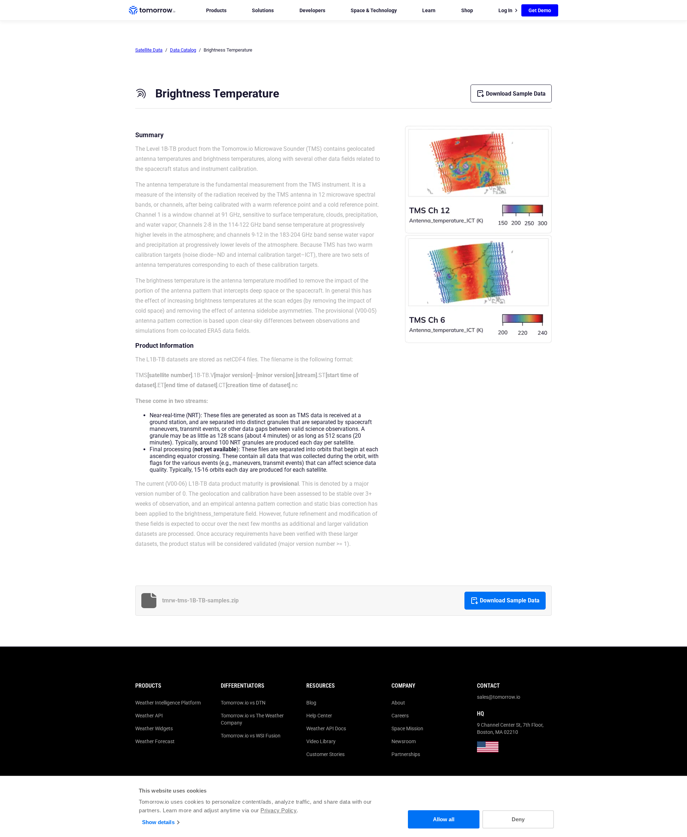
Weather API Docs (326, 728)
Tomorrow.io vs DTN (243, 703)
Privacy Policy (278, 810)
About (398, 703)
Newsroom (403, 741)
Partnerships (405, 754)
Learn (428, 10)
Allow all (443, 819)
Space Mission (407, 728)
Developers (312, 10)
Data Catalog (183, 50)
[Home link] (152, 10)
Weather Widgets (154, 728)
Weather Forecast (155, 741)
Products (216, 10)
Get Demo (539, 10)
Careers (400, 715)
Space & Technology (374, 10)
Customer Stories (325, 754)
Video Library (321, 741)
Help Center (319, 715)
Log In (505, 10)
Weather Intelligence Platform (168, 703)
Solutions (263, 10)
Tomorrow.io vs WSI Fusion (251, 736)
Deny (518, 819)
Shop (467, 10)
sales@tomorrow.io (498, 697)
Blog (311, 703)
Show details (158, 822)
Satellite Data (148, 50)
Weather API (149, 715)
